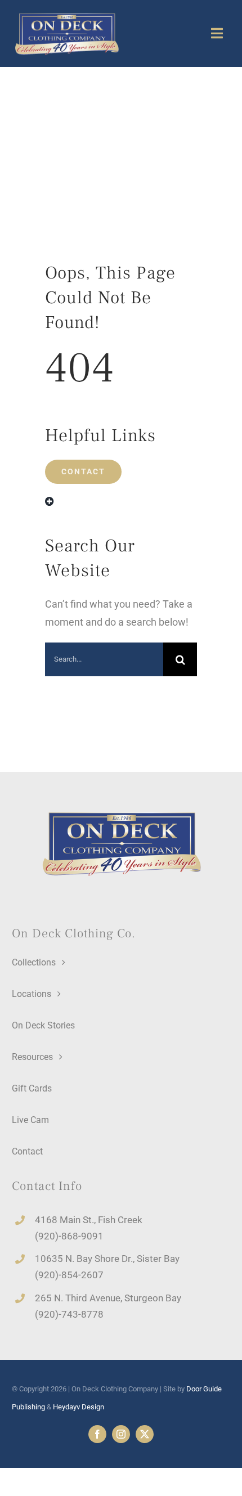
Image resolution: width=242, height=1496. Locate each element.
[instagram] (121, 1434)
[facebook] (97, 1434)
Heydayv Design (78, 1407)
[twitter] (145, 1434)
